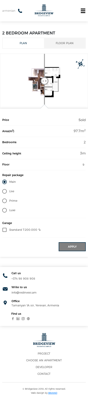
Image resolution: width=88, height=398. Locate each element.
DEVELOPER (44, 367)
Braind (52, 392)
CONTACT (44, 373)
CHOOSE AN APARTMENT (44, 360)
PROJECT (44, 353)
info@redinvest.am (24, 292)
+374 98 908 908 (23, 278)
